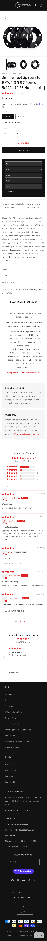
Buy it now (23, 150)
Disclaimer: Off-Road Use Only (17, 741)
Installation (10, 735)
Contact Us (9, 694)
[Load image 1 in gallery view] (11, 64)
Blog (7, 700)
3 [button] (24, 621)
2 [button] (20, 621)
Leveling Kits (10, 782)
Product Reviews (12, 747)
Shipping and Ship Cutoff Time (18, 730)
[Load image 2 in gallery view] (23, 64)
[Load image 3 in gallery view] (35, 64)
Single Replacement (13, 122)
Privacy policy (9, 935)
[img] (8, 494)
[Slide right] (44, 65)
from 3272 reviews (23, 642)
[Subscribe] (36, 862)
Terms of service (22, 935)
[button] (5, 5)
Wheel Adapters (12, 770)
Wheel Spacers (11, 764)
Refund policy (35, 931)
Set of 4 (8, 116)
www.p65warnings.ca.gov (16, 810)
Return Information (13, 712)
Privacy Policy (11, 718)
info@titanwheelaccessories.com (24, 434)
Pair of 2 (21, 116)
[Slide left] (3, 65)
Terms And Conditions (14, 724)
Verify (8, 186)
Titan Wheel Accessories (20, 931)
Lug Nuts (9, 776)
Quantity (5, 128)
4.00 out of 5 (30, 458)
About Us (9, 706)
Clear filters (10, 192)
